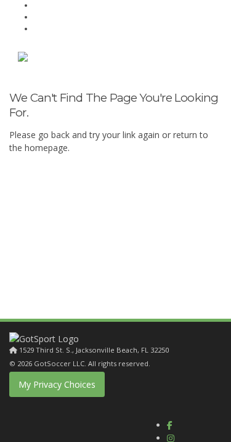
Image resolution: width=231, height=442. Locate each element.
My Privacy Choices (56, 384)
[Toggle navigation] (198, 59)
